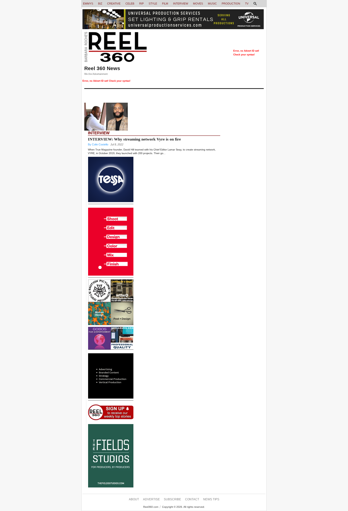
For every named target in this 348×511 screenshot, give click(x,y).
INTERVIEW (180, 3)
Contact (192, 499)
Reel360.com (150, 506)
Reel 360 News (102, 68)
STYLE (153, 3)
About (134, 499)
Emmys (88, 3)
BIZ (100, 3)
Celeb (129, 3)
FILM (165, 3)
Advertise (151, 499)
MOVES (198, 3)
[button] (254, 4)
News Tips (211, 499)
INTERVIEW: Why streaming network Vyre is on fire (134, 139)
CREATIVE (114, 3)
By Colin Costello (98, 144)
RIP (141, 3)
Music (212, 3)
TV (246, 3)
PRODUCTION (231, 3)
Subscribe (172, 499)
